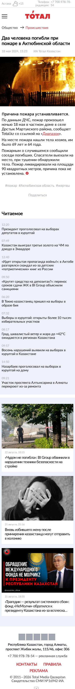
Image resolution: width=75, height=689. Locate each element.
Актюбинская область (37, 185)
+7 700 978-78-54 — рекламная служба (37, 656)
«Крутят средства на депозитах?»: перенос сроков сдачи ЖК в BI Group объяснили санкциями (34, 285)
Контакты (26, 664)
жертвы (64, 185)
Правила (52, 664)
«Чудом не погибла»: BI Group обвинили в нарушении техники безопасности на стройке (37, 462)
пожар (12, 185)
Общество (10, 27)
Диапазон (50, 134)
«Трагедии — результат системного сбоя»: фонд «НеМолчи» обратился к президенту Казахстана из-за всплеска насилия (37, 606)
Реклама (39, 671)
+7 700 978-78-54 (61, 4)
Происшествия (37, 27)
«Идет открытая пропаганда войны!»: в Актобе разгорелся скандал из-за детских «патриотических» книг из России (37, 265)
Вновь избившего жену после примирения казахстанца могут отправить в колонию (37, 534)
